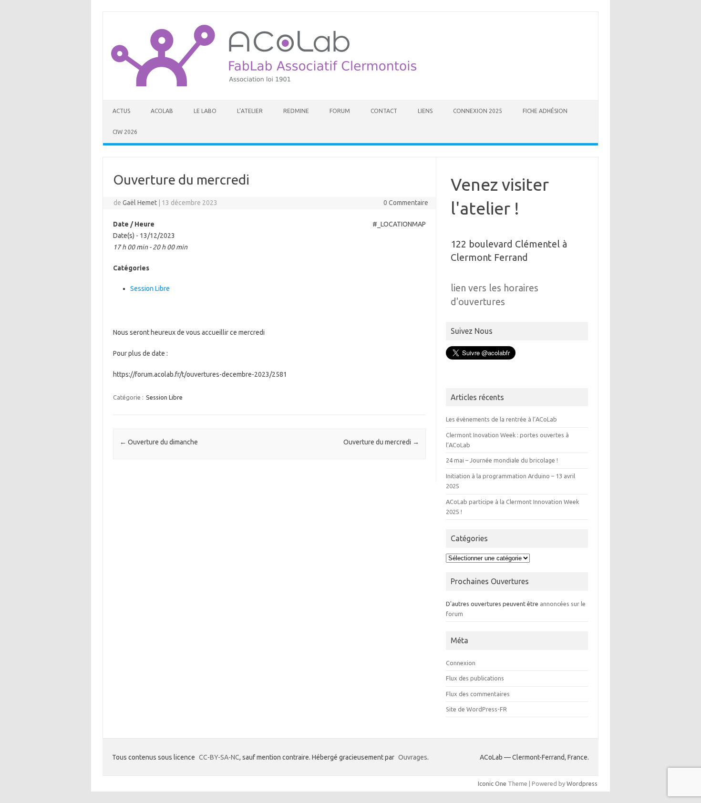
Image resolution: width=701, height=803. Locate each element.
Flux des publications (475, 678)
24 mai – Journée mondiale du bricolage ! (502, 460)
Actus (121, 111)
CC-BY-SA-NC (219, 757)
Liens (425, 111)
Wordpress (582, 783)
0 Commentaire (405, 202)
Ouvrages (412, 757)
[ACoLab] (263, 84)
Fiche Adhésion (545, 111)
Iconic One (492, 783)
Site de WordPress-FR (476, 709)
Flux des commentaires (478, 693)
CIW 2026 (125, 132)
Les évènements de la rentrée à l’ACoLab (501, 419)
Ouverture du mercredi (381, 442)
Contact (384, 111)
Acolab (162, 111)
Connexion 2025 (477, 111)
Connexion (460, 662)
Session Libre (150, 288)
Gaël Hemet (140, 202)
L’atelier (250, 111)
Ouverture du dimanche (159, 442)
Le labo (205, 111)
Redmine (296, 111)
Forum (340, 111)
